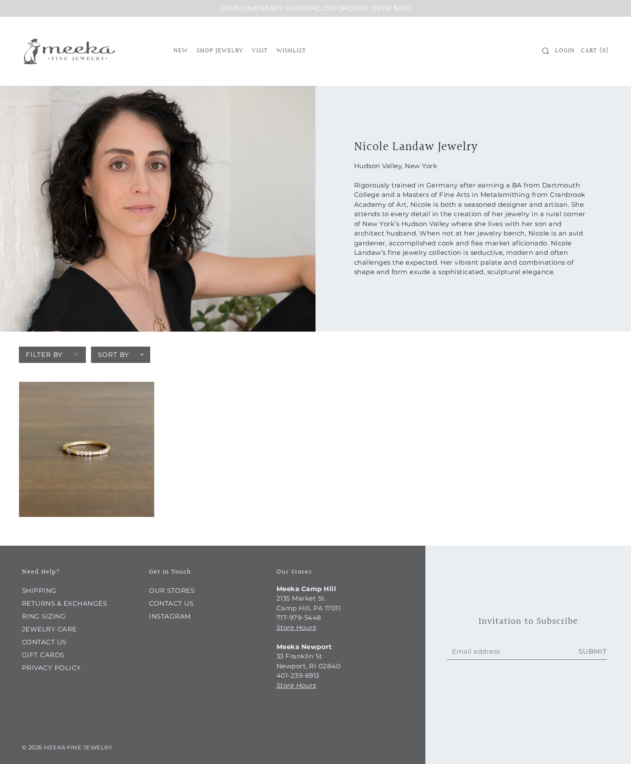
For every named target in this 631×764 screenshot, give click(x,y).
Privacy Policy (51, 668)
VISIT (260, 51)
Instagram (170, 616)
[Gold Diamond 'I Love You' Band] (86, 449)
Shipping (39, 590)
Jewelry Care (49, 629)
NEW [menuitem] (180, 51)
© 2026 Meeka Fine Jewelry (67, 747)
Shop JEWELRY (220, 51)
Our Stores (171, 590)
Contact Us (44, 642)
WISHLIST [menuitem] (291, 51)
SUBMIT (593, 651)
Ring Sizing (44, 616)
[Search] (545, 51)
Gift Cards (43, 655)
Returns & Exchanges (64, 603)
